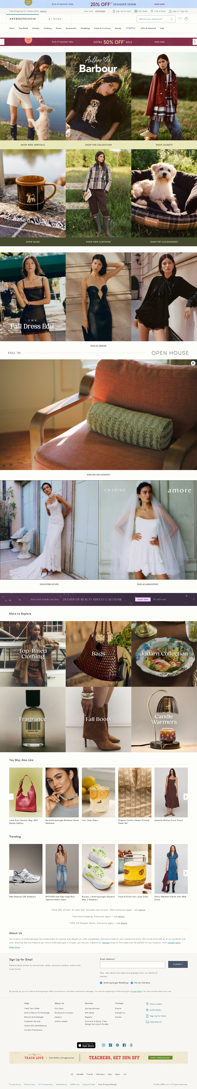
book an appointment (147, 584)
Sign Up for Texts (158, 1016)
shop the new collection (98, 474)
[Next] (194, 41)
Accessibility (61, 1084)
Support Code (89, 1084)
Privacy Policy (136, 991)
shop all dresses (98, 345)
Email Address (107, 959)
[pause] (193, 363)
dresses (106, 942)
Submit (178, 964)
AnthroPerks (155, 1010)
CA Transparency (45, 1084)
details (43, 11)
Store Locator (156, 1004)
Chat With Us (155, 1022)
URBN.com (74, 1084)
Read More (14, 947)
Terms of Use (29, 1084)
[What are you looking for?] (171, 19)
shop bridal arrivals (49, 584)
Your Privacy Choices (107, 1084)
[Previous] (3, 41)
